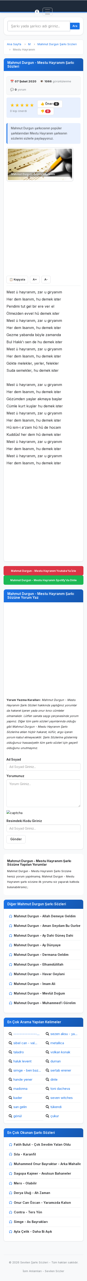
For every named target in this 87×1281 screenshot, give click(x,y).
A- (46, 279)
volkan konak (60, 1052)
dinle (54, 1079)
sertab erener (60, 1070)
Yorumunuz (15, 776)
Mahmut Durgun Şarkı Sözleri (57, 44)
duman (55, 1061)
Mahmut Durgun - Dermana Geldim (41, 954)
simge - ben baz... (27, 1070)
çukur (54, 1116)
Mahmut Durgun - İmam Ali (34, 984)
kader (17, 1098)
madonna (20, 1088)
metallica (57, 1043)
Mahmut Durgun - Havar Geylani (39, 974)
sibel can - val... (25, 1043)
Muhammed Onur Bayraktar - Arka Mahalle (47, 1164)
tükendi (56, 1107)
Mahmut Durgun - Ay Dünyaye (37, 945)
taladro (18, 1052)
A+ (35, 279)
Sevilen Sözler (54, 1271)
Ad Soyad (13, 759)
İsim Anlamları (32, 1271)
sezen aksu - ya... (63, 1034)
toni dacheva (60, 1088)
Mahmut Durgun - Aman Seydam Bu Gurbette (49, 926)
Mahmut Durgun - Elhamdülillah (38, 964)
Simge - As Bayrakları (31, 1222)
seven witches (61, 1098)
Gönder (16, 839)
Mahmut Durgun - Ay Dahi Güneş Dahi (43, 935)
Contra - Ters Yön (28, 1212)
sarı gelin (20, 1107)
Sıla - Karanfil (25, 1154)
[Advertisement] (43, 227)
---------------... (26, 1034)
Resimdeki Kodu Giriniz (24, 821)
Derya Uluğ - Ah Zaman (32, 1193)
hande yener (22, 1079)
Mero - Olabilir (25, 1183)
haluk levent (22, 1061)
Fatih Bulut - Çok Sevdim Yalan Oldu (42, 1144)
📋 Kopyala (17, 279)
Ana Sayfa (14, 44)
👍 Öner (49, 104)
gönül (17, 1116)
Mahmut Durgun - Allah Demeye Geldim (45, 916)
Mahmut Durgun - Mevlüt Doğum (39, 993)
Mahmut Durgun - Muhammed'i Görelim (45, 1003)
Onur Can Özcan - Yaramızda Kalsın (42, 1202)
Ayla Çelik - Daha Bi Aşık (33, 1231)
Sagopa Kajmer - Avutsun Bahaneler (42, 1173)
